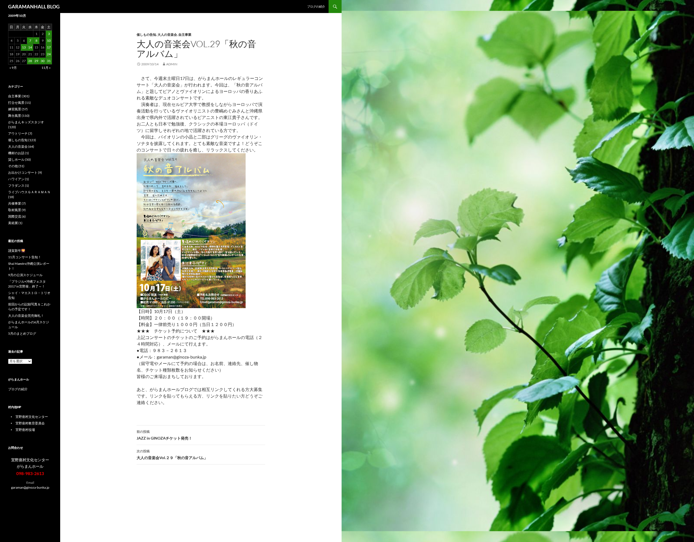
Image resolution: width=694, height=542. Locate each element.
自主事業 (184, 35)
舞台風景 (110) (19, 116)
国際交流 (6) (17, 216)
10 (49, 40)
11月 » (46, 68)
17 (49, 47)
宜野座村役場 (25, 430)
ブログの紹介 (316, 6)
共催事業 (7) (17, 203)
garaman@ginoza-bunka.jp (30, 487)
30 (42, 61)
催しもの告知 (146, 35)
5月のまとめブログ (22, 333)
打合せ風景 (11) (19, 103)
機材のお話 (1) (18, 153)
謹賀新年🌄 (16, 251)
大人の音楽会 (167, 35)
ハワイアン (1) (18, 179)
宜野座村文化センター (31, 417)
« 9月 (13, 68)
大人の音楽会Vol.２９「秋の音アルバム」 (172, 454)
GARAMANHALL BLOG (34, 6)
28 (30, 61)
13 (24, 47)
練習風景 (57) (18, 109)
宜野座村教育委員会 (30, 423)
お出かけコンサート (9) (25, 172)
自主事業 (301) (19, 96)
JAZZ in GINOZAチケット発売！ (164, 435)
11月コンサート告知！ (24, 257)
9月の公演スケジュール (25, 275)
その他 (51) (16, 166)
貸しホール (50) (19, 159)
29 (36, 61)
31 (49, 61)
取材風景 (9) (17, 210)
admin (171, 64)
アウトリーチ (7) (20, 133)
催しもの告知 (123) (22, 140)
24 (49, 54)
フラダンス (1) (18, 185)
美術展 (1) (15, 223)
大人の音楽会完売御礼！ (26, 316)
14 (30, 47)
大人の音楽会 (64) (21, 146)
